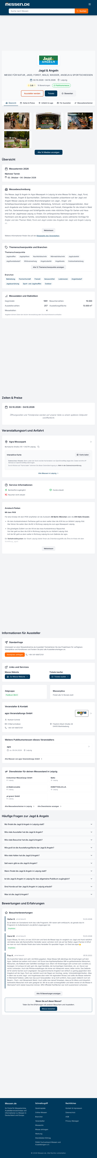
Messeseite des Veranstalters (48, 236)
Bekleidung (10, 279)
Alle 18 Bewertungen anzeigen (48, 993)
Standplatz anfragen (15, 655)
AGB (67, 1117)
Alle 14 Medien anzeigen (49, 152)
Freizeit (37, 279)
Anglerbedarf (77, 279)
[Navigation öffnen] (89, 4)
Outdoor (48, 284)
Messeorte (39, 1125)
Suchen (82, 11)
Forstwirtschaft (25, 279)
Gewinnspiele (40, 1108)
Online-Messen (41, 1112)
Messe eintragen (41, 1129)
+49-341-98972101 (36, 655)
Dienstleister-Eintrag (43, 1138)
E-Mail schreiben (14, 724)
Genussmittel (49, 279)
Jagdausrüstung (12, 284)
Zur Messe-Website (17, 677)
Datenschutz (70, 1112)
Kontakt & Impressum (74, 1108)
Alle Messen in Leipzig (47, 473)
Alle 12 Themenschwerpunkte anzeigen (48, 267)
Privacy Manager (72, 1121)
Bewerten (68, 93)
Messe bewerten (48, 1009)
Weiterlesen (48, 230)
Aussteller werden (32, 93)
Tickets (51, 93)
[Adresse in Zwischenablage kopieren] (38, 447)
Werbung (38, 1134)
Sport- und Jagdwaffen (32, 284)
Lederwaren (63, 279)
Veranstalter (40, 1121)
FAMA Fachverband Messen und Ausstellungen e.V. (48, 1143)
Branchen (39, 1117)
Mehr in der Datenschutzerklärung (69, 465)
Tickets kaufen (60, 677)
